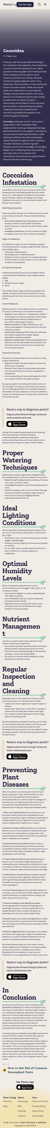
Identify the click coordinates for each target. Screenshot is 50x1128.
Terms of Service (40, 1101)
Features (7, 1101)
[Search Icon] (39, 4)
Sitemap (22, 1111)
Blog (5, 1106)
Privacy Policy (38, 1106)
